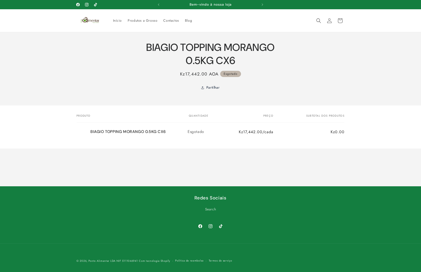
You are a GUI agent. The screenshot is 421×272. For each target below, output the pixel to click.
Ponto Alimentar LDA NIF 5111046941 (113, 261)
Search (210, 209)
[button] (318, 20)
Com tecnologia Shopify (154, 261)
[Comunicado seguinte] (262, 4)
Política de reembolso (189, 261)
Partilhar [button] (213, 87)
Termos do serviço (220, 261)
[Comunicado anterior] (158, 4)
